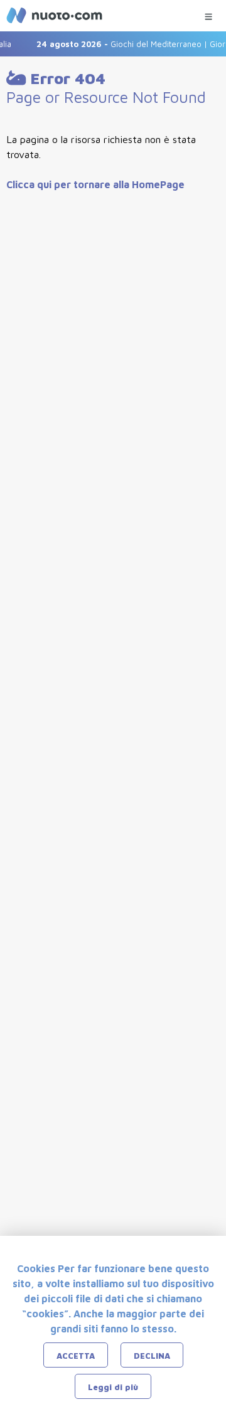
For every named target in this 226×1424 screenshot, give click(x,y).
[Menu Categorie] (208, 13)
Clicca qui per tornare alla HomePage (95, 184)
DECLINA (152, 1356)
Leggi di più (113, 1387)
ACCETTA (75, 1356)
